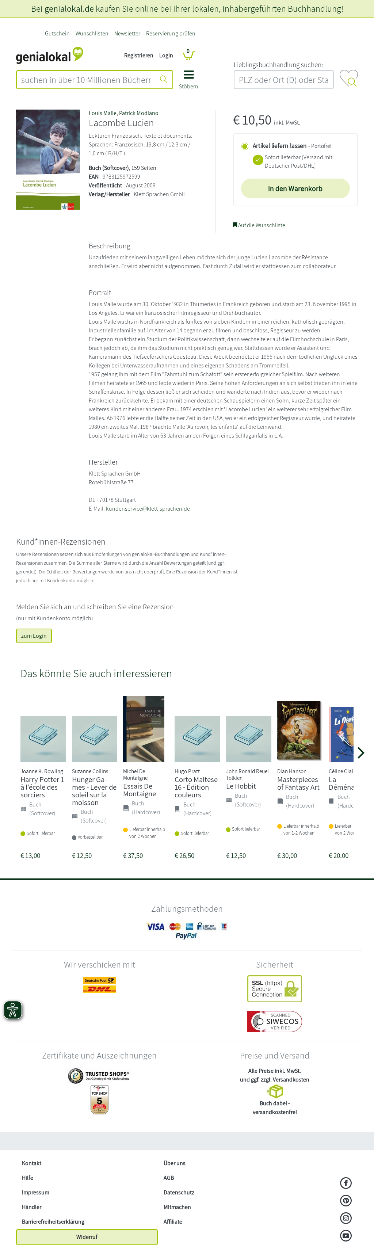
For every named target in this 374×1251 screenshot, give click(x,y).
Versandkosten (291, 1079)
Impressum (35, 1192)
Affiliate (173, 1221)
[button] (188, 82)
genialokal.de (69, 8)
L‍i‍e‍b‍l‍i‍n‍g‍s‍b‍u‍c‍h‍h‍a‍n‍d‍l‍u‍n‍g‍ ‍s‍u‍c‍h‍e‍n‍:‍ (278, 64)
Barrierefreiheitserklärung (53, 1221)
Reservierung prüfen (170, 33)
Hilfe (27, 1178)
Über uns (175, 1163)
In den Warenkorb (295, 188)
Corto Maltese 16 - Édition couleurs (196, 787)
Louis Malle (103, 113)
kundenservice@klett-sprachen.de (148, 508)
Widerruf (87, 1237)
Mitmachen (177, 1207)
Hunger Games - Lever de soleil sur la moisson (94, 790)
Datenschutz (179, 1192)
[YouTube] (346, 1236)
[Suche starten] (163, 79)
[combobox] (86, 79)
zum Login (34, 636)
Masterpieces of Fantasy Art (298, 783)
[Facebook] (346, 1183)
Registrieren (138, 55)
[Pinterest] (346, 1201)
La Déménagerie (349, 783)
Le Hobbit (241, 786)
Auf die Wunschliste (261, 225)
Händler (31, 1207)
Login (166, 55)
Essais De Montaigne (139, 789)
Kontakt (31, 1163)
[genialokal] (49, 55)
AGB (169, 1178)
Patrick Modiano (139, 113)
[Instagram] (346, 1219)
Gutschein (57, 33)
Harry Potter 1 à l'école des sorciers (42, 787)
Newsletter (127, 33)
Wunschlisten (92, 33)
